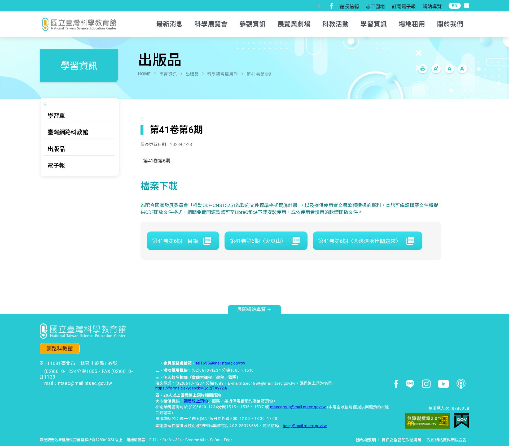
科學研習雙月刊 (222, 74)
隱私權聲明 (366, 440)
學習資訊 (168, 74)
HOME (144, 73)
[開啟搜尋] (466, 5)
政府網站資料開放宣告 (447, 440)
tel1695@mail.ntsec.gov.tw (220, 363)
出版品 (192, 74)
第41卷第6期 (259, 74)
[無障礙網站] (427, 421)
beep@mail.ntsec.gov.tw (305, 425)
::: (319, 5)
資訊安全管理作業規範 (401, 440)
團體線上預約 (196, 401)
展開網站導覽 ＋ (254, 309)
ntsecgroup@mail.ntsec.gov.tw (298, 407)
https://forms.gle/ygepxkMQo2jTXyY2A (191, 388)
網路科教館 (59, 349)
